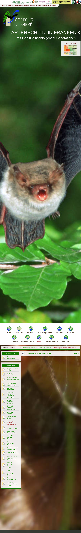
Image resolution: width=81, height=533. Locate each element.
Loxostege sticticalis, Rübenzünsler (65, 347)
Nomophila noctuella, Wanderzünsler (11, 437)
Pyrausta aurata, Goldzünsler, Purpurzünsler (12, 458)
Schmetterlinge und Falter (29, 347)
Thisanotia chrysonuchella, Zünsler (12, 484)
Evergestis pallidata (10, 412)
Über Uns (19, 333)
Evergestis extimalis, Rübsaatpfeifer (11, 407)
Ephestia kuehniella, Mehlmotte (10, 401)
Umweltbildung (51, 341)
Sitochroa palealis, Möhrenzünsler (12, 478)
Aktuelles (31, 333)
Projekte (14, 341)
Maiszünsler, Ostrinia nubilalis (12, 432)
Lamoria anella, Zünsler (11, 417)
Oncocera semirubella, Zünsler (10, 443)
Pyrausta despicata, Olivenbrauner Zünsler (11, 465)
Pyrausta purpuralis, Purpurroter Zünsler (10, 473)
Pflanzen (70, 333)
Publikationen (27, 341)
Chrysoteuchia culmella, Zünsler (12, 384)
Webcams (65, 341)
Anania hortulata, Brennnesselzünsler (13, 379)
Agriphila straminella (10, 374)
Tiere (39, 341)
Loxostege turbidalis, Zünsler (12, 427)
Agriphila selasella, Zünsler (12, 369)
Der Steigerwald (45, 333)
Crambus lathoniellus (10, 388)
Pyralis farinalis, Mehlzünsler (12, 453)
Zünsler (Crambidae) (45, 347)
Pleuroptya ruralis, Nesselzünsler (12, 448)
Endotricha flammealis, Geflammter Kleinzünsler (10, 395)
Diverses (60, 333)
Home (9, 333)
